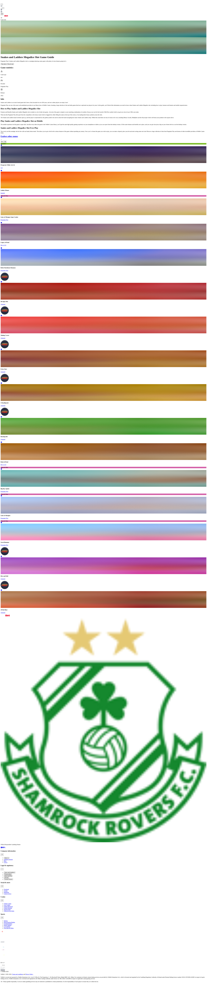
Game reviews (7, 893)
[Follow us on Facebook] (3, 847)
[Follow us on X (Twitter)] (4, 847)
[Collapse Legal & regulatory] (2, 869)
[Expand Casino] (2, 900)
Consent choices (8, 879)
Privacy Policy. (29, 974)
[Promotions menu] (2, 4)
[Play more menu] (1, 8)
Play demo (3, 64)
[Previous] (2, 142)
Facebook (6, 889)
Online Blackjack (8, 906)
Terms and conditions (17, 974)
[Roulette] (103, 12)
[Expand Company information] (2, 854)
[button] (1, 145)
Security (6, 877)
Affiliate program (8, 859)
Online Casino (7, 903)
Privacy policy (8, 874)
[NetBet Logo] (4, 16)
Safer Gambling (8, 875)
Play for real (10, 64)
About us (7, 858)
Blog (5, 861)
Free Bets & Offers (9, 928)
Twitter (6, 891)
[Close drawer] (2, 14)
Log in (5, 862)
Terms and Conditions (10, 872)
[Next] (5, 142)
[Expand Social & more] (2, 886)
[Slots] (103, 10)
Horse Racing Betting (9, 922)
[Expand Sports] (2, 918)
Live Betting (7, 926)
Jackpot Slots (7, 909)
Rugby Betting (7, 925)
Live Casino (7, 905)
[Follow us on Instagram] (1, 847)
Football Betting (8, 923)
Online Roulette (8, 908)
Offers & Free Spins (9, 911)
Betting (6, 921)
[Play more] (3, 8)
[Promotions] (1, 4)
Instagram (6, 892)
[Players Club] (103, 6)
